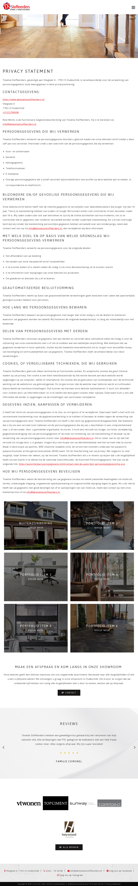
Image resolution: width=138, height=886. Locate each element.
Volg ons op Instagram (71, 875)
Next (134, 748)
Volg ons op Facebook (120, 870)
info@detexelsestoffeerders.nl (19, 124)
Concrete (36, 884)
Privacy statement (113, 884)
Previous (3, 748)
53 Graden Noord (96, 884)
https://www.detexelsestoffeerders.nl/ (24, 99)
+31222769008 (11, 112)
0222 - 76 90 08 (54, 870)
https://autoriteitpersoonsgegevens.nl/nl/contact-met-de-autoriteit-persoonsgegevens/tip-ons (72, 464)
